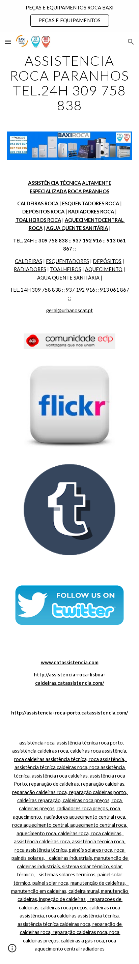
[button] (8, 41)
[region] (69, 16)
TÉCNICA (70, 183)
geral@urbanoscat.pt (69, 310)
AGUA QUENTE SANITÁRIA (68, 278)
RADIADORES (30, 269)
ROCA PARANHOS (88, 191)
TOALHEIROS (65, 269)
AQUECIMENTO (103, 269)
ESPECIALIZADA (48, 191)
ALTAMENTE (96, 183)
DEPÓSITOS (107, 261)
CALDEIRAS (28, 261)
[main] (69, 83)
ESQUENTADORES (67, 261)
